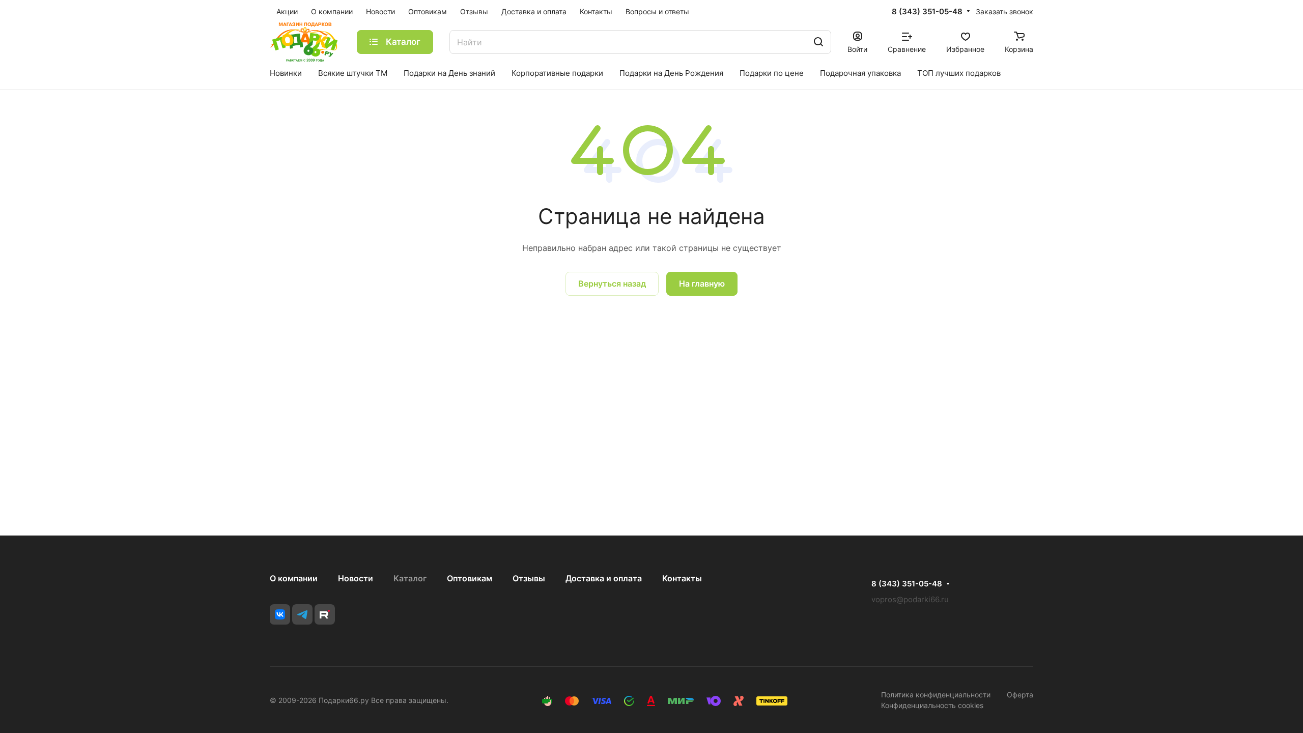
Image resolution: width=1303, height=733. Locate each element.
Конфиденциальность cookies (932, 705)
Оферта (1020, 694)
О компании (294, 578)
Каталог (410, 578)
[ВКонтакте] (280, 614)
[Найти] (818, 42)
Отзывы (529, 578)
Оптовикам (469, 578)
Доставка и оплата (603, 578)
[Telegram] (302, 614)
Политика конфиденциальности (935, 694)
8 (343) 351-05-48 (927, 11)
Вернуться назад (612, 283)
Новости (355, 578)
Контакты (682, 578)
